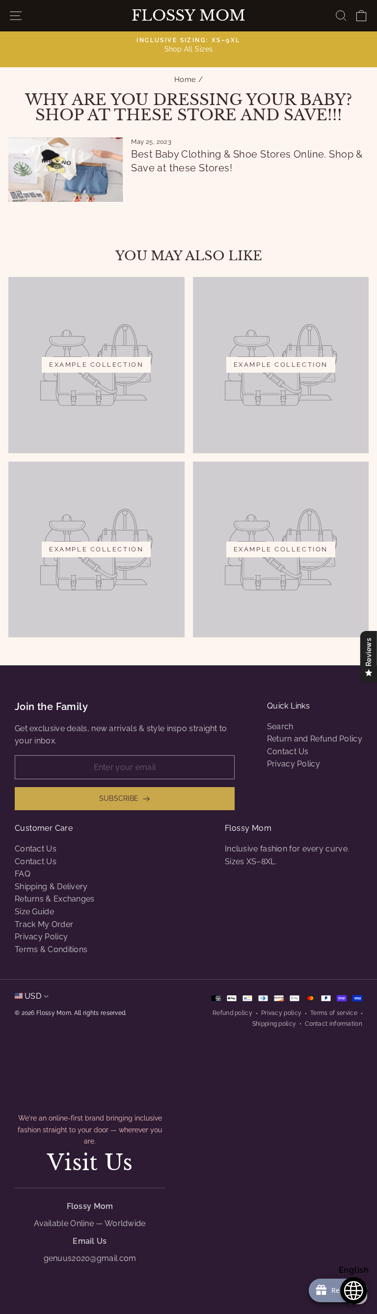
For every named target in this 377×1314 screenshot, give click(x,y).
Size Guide (34, 911)
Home (185, 79)
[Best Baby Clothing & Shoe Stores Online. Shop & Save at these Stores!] (65, 169)
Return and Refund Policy (314, 738)
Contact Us (288, 751)
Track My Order (44, 924)
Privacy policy (281, 1013)
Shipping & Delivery (51, 886)
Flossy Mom (188, 15)
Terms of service (333, 1013)
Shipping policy (274, 1023)
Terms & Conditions (51, 949)
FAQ (22, 873)
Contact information (333, 1023)
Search (280, 726)
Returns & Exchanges (55, 898)
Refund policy (232, 1013)
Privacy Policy (293, 763)
